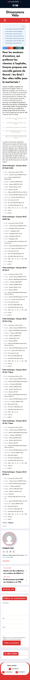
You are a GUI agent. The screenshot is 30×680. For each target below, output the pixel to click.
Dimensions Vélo (15, 14)
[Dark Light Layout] (22, 20)
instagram (8, 672)
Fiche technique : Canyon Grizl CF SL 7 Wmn (15, 40)
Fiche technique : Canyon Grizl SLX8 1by (14, 31)
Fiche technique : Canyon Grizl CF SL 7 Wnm (15, 38)
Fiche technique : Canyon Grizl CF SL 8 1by (14, 36)
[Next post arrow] (26, 581)
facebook (15, 669)
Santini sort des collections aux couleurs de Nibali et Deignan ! (13, 572)
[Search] (26, 20)
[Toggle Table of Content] (22, 26)
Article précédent (7, 567)
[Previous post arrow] (26, 571)
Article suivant (6, 576)
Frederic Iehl (8, 548)
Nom (3, 618)
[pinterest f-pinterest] (17, 5)
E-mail (3, 627)
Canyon (10, 523)
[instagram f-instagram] (15, 5)
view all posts (5, 560)
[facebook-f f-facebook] (13, 5)
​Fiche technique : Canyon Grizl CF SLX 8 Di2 (15, 29)
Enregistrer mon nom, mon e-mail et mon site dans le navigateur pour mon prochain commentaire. (13, 638)
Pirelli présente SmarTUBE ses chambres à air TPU (13, 580)
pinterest (22, 672)
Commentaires (5, 603)
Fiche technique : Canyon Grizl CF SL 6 (14, 43)
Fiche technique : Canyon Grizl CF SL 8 (14, 33)
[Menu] (5, 20)
